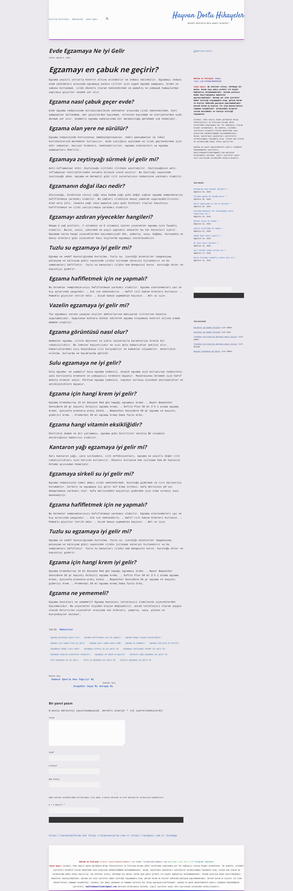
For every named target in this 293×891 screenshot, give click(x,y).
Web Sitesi (54, 779)
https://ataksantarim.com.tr (109, 835)
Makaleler (66, 629)
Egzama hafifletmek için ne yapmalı (102, 638)
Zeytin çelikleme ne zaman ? (208, 228)
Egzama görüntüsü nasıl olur (65, 638)
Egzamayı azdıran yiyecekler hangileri (70, 654)
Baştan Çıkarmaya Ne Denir (207, 351)
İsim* (51, 752)
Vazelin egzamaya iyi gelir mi (135, 660)
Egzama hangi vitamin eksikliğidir (143, 638)
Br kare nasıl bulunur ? (206, 243)
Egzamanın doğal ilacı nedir (65, 649)
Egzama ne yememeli (135, 643)
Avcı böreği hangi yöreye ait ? (210, 250)
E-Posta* (53, 766)
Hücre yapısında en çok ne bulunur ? (212, 204)
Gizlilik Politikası (59, 19)
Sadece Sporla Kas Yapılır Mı (72, 679)
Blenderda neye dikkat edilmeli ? (211, 189)
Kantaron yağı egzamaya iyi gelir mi (148, 654)
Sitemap (171, 835)
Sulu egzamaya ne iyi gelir (64, 660)
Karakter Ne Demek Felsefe (207, 328)
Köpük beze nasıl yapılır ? (207, 236)
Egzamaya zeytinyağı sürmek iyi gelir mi (144, 649)
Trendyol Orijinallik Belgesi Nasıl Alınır (215, 337)
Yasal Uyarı (92, 19)
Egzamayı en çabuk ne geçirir (110, 654)
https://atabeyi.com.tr (148, 835)
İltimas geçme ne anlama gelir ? (210, 196)
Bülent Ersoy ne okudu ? (206, 221)
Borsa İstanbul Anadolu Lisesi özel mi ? (214, 258)
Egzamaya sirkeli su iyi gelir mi (101, 649)
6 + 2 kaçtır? (57, 805)
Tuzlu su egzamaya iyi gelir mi (99, 660)
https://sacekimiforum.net (68, 835)
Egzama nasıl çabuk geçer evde (105, 643)
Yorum (51, 718)
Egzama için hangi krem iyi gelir (68, 643)
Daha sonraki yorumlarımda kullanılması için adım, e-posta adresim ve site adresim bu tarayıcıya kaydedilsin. (106, 798)
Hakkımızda (77, 19)
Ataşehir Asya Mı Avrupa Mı (93, 686)
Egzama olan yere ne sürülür (164, 643)
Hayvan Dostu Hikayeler (208, 15)
